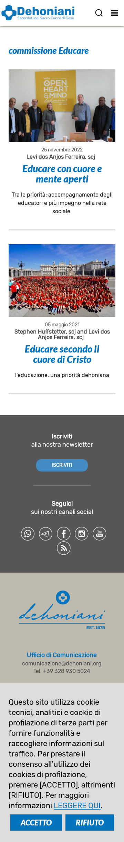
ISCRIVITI (62, 465)
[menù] (114, 13)
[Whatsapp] (28, 533)
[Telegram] (46, 533)
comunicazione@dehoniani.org (62, 663)
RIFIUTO (90, 822)
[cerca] (99, 13)
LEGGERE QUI (77, 805)
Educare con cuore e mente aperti (62, 173)
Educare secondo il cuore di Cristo (62, 354)
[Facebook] (63, 533)
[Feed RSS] (63, 548)
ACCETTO (36, 822)
